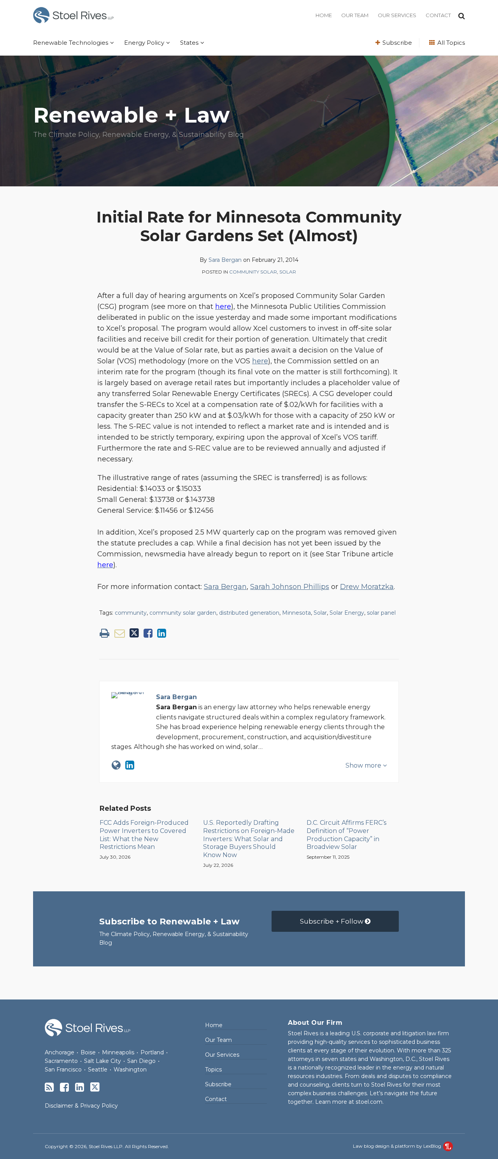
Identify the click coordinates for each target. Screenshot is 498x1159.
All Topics (450, 42)
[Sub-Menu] (111, 42)
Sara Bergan (225, 259)
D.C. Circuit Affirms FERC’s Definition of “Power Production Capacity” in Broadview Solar (346, 834)
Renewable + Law (131, 115)
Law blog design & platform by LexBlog (397, 1146)
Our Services (397, 15)
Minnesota (296, 612)
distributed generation (249, 612)
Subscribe (396, 42)
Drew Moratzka (367, 586)
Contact (438, 15)
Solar (287, 272)
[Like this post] (148, 633)
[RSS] (49, 1087)
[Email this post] (119, 633)
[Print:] (104, 633)
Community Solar (253, 272)
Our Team (354, 15)
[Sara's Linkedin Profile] (129, 765)
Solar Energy (347, 612)
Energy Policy (144, 42)
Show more (364, 765)
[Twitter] (95, 1087)
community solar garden (182, 612)
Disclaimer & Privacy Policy (81, 1105)
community (131, 612)
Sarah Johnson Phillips (289, 586)
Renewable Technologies (70, 42)
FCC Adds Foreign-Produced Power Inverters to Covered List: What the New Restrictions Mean (144, 834)
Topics (213, 1069)
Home (324, 15)
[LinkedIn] (79, 1087)
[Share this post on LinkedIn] (161, 633)
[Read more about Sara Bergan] (116, 765)
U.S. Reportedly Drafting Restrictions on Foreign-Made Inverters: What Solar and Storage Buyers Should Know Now (249, 839)
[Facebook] (64, 1087)
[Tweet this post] (134, 633)
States (189, 42)
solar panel (381, 612)
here (260, 361)
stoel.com (369, 1101)
